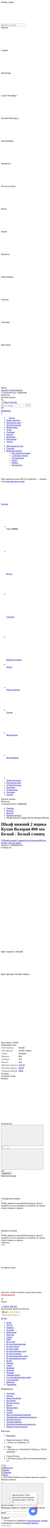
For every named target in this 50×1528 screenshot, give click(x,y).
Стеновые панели (20, 455)
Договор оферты (13, 1422)
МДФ (21, 1068)
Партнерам (11, 439)
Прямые (10, 1327)
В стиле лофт (12, 1349)
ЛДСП (22, 1065)
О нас (9, 430)
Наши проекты (13, 420)
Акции (9, 441)
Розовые (10, 1372)
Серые (9, 1365)
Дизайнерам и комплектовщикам (21, 1417)
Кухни (12, 418)
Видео (9, 1405)
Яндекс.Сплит (12, 1403)
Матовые (10, 1382)
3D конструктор (13, 425)
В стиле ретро (12, 1346)
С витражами (12, 1380)
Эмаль (9, 1337)
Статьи (9, 1412)
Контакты (10, 437)
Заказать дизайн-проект (12, 390)
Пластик (10, 1335)
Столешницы (18, 458)
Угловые (10, 1330)
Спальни (10, 448)
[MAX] (4, 1475)
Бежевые (10, 1368)
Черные (9, 1363)
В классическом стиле (16, 1351)
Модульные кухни (14, 446)
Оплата (9, 434)
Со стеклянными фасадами (18, 1377)
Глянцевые (11, 1384)
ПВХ (21, 1071)
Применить (6, 1173)
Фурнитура (17, 465)
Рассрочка (11, 1400)
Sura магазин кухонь (15, 481)
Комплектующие (14, 451)
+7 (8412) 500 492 (9, 1306)
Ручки (14, 460)
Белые (9, 1361)
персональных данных (37, 1520)
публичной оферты (29, 1523)
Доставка (10, 432)
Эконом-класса (13, 1375)
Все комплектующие (21, 453)
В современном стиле (16, 1358)
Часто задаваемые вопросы (18, 1415)
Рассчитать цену (13, 422)
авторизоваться (8, 1295)
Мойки (15, 463)
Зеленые (10, 1370)
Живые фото (12, 427)
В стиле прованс (13, 1353)
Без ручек (10, 1342)
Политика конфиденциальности (21, 1424)
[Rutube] (5, 1470)
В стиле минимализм (16, 1344)
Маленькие (11, 1332)
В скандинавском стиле (17, 1356)
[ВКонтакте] (7, 1468)
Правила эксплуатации (16, 1426)
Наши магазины (13, 1398)
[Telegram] (6, 1472)
